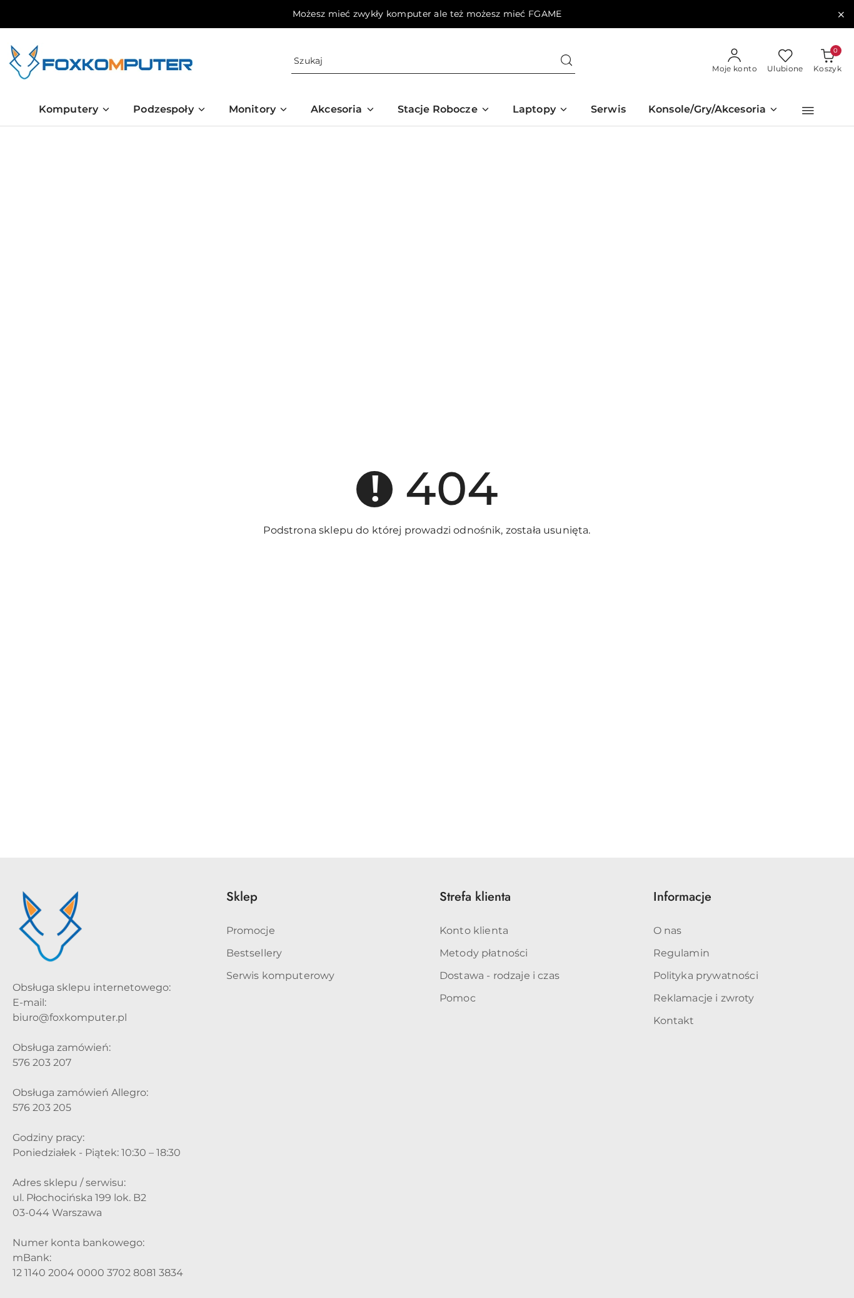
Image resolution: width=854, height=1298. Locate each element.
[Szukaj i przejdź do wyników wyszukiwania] (566, 61)
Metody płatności (484, 953)
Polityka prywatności (705, 975)
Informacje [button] (682, 897)
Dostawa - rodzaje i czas (500, 975)
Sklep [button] (242, 897)
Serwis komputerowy (280, 975)
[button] (808, 111)
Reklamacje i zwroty (704, 998)
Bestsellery (254, 953)
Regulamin (681, 953)
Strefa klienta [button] (475, 897)
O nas (667, 930)
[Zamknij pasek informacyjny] (840, 14)
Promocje (250, 930)
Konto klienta (474, 930)
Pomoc (458, 998)
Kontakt (674, 1021)
